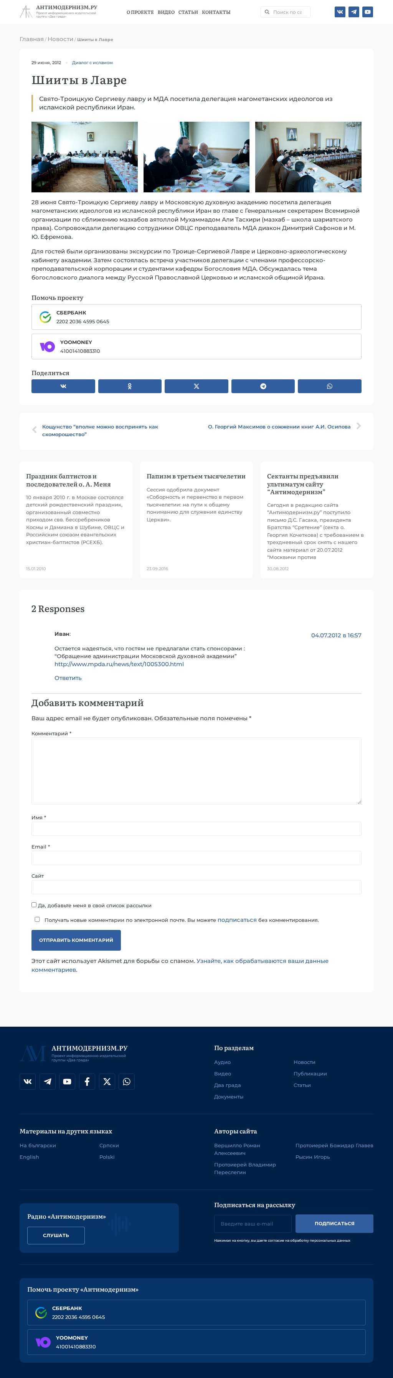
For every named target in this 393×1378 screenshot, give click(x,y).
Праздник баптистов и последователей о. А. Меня (68, 479)
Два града (227, 1085)
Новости (60, 39)
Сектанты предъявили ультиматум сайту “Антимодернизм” (303, 483)
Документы (228, 1096)
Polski (107, 1157)
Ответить (68, 678)
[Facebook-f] (87, 1082)
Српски (109, 1145)
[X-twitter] (107, 1082)
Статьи (188, 11)
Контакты (216, 11)
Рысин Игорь (313, 1157)
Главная (32, 39)
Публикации (310, 1073)
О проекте (140, 11)
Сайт (37, 875)
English (29, 1157)
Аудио (222, 1062)
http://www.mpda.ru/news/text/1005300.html (119, 664)
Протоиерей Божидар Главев (334, 1145)
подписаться (237, 919)
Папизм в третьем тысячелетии (196, 475)
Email (40, 846)
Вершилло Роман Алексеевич (237, 1149)
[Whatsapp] (127, 1082)
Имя (38, 817)
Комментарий (51, 733)
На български (38, 1145)
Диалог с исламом (92, 62)
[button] (63, 386)
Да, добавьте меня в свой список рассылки (94, 905)
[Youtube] (367, 12)
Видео (166, 11)
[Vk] (340, 12)
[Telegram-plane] (353, 12)
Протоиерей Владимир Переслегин (245, 1168)
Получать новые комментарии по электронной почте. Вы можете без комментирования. (181, 919)
